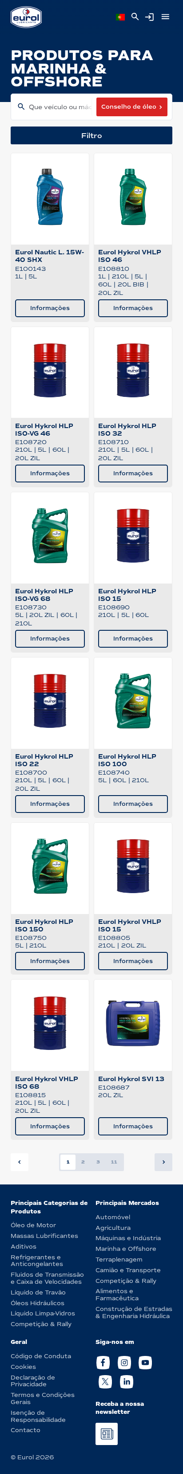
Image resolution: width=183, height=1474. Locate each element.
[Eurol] (26, 17)
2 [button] (83, 1162)
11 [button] (114, 1162)
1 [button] (68, 1162)
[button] (163, 1162)
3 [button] (98, 1162)
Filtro (91, 135)
